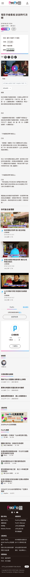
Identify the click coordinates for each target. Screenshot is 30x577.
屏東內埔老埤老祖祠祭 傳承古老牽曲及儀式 (15, 260)
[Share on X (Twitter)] (9, 57)
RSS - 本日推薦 (5, 561)
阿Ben (5, 455)
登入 (20, 312)
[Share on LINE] (12, 57)
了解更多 (15, 346)
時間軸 (3, 526)
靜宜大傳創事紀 (8, 445)
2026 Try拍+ (4, 540)
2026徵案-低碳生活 (21, 540)
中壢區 (17, 38)
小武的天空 (7, 463)
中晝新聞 (9, 46)
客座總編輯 (18, 531)
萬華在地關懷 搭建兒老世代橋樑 (12, 388)
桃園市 (12, 38)
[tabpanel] (14, 312)
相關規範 (3, 523)
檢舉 (13, 29)
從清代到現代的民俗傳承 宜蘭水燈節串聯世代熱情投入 (15, 480)
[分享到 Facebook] (5, 57)
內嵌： (4, 79)
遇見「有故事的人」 (21, 550)
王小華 (6, 437)
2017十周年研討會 (20, 542)
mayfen (6, 493)
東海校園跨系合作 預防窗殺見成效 (13, 461)
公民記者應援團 (20, 526)
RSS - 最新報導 (5, 558)
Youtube (17, 512)
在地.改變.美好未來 (21, 547)
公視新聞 (6, 232)
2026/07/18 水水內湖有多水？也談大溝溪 (14, 490)
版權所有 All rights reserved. (11, 49)
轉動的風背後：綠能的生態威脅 (12, 443)
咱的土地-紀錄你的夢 (7, 547)
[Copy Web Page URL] (15, 57)
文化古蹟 (9, 42)
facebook (12, 512)
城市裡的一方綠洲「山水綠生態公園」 (14, 435)
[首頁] (15, 3)
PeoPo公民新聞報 (20, 520)
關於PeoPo (4, 520)
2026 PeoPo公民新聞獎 (7, 543)
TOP (27, 566)
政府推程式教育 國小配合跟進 (14, 230)
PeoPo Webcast (20, 523)
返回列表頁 (14, 317)
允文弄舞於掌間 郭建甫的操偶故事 (15, 292)
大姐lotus (3, 366)
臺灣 (8, 38)
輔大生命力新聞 (8, 473)
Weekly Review (6, 529)
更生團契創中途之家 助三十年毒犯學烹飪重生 (14, 470)
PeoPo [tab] (12, 307)
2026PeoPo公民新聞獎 (8, 424)
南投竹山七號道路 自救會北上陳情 (13, 379)
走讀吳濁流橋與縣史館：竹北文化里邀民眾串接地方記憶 (14, 452)
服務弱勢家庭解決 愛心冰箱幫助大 (14, 396)
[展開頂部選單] (27, 3)
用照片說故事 (5, 550)
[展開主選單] (2, 3)
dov (5, 483)
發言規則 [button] (25, 307)
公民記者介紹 (19, 529)
